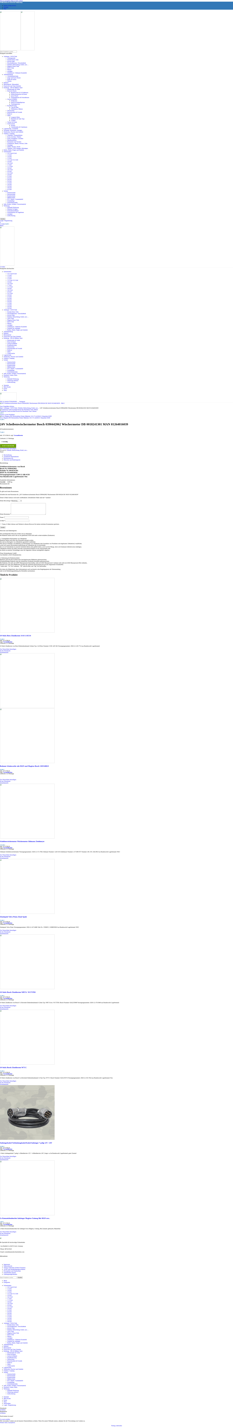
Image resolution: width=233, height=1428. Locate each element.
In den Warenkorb (8, 446)
